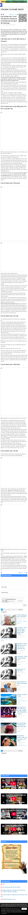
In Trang (1, 572)
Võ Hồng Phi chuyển (21, 745)
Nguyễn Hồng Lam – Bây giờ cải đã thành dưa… (22, 683)
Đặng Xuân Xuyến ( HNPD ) (7, 638)
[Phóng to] (3, 14)
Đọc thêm (18, 623)
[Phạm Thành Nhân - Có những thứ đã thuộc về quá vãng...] (9, 728)
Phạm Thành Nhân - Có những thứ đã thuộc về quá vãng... (22, 725)
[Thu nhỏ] (1, 14)
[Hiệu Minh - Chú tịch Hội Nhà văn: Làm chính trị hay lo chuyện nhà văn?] (9, 648)
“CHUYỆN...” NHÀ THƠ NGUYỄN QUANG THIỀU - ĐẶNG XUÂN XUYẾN (22, 631)
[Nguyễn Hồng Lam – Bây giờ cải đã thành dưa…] (9, 686)
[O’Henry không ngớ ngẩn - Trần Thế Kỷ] (9, 620)
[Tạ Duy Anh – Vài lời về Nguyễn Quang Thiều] (9, 661)
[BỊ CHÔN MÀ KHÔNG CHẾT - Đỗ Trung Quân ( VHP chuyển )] (9, 740)
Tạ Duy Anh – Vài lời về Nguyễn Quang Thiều (22, 658)
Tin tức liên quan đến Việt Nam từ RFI (11, 887)
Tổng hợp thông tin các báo (9, 899)
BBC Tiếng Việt (4, 718)
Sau (16, 14)
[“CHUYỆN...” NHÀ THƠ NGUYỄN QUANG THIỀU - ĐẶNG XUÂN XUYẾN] (9, 632)
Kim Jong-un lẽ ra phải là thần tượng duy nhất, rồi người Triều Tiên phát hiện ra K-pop (22, 710)
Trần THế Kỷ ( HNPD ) (22, 621)
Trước (12, 14)
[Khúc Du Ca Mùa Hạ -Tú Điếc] (9, 699)
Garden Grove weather (14, 774)
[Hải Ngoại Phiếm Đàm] (14, 1)
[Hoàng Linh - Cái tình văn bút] (9, 674)
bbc (4, 884)
